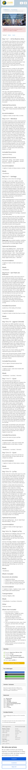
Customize (14, 762)
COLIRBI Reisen (6, 9)
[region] (14, 757)
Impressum (17, 739)
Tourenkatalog (14, 9)
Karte (13, 35)
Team (16, 734)
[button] (6, 672)
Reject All (14, 766)
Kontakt (16, 728)
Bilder (9, 35)
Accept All (14, 758)
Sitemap (17, 733)
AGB (16, 736)
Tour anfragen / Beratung (14, 663)
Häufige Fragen (18, 731)
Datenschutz (17, 737)
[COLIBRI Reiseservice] (7, 3)
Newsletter (17, 730)
